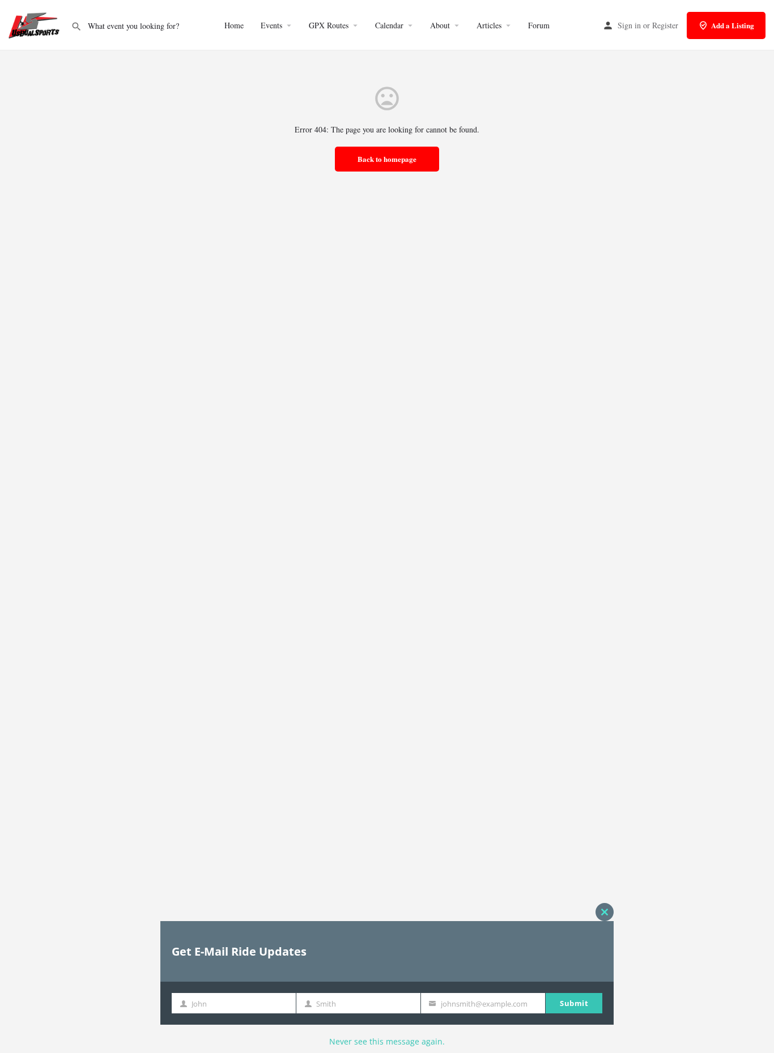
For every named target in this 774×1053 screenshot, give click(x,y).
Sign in (629, 25)
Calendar (389, 25)
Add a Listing (732, 25)
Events (271, 25)
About (440, 25)
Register (665, 25)
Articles (489, 25)
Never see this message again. (387, 1041)
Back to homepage (387, 158)
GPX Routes (328, 25)
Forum (539, 25)
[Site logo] (35, 24)
